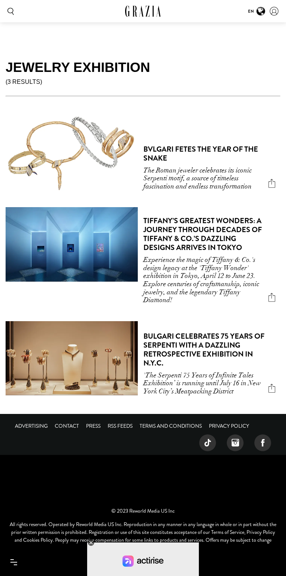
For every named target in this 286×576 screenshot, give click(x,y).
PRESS (93, 426)
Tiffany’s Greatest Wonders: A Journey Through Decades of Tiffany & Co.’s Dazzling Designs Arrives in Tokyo (202, 234)
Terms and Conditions (171, 426)
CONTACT (67, 426)
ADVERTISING (31, 426)
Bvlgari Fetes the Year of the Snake (200, 154)
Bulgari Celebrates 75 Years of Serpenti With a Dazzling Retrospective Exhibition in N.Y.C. (203, 349)
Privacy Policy (229, 426)
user (274, 11)
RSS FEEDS (120, 426)
